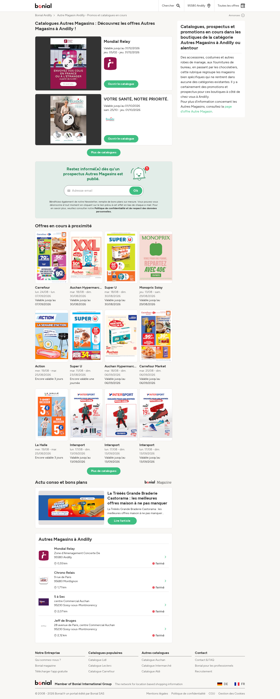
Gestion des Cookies (231, 693)
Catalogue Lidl (97, 660)
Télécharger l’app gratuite (51, 671)
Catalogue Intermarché (156, 665)
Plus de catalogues (103, 152)
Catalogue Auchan (153, 660)
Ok (135, 190)
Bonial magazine (45, 665)
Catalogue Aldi (151, 671)
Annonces (234, 15)
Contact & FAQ (204, 660)
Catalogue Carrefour (101, 671)
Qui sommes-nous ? (48, 660)
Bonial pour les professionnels (214, 665)
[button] (103, 63)
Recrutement (203, 671)
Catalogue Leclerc (100, 665)
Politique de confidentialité (188, 693)
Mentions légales (157, 693)
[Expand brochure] (68, 63)
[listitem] (51, 268)
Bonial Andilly (43, 15)
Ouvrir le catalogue (121, 84)
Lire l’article (122, 521)
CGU (212, 693)
